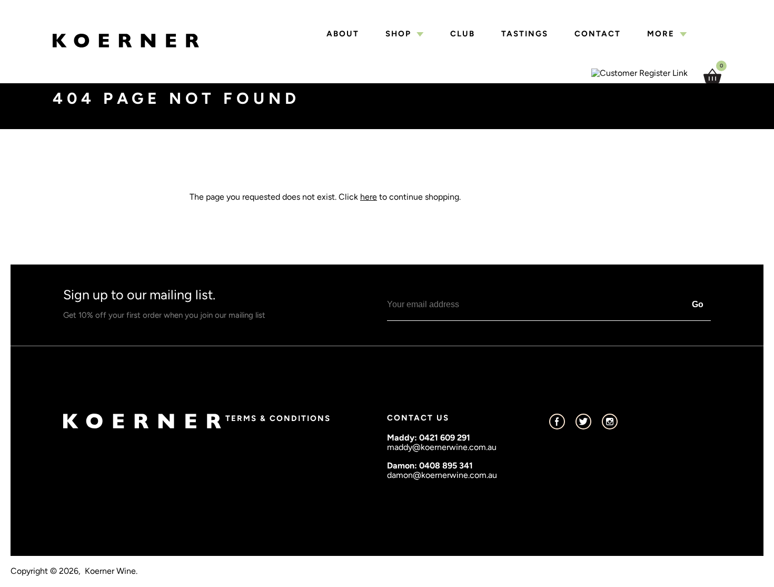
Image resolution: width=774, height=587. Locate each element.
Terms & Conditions (278, 418)
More (660, 34)
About (342, 34)
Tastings (524, 34)
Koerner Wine (110, 571)
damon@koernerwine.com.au (442, 475)
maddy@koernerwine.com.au (442, 447)
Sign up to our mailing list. (164, 303)
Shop (398, 34)
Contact (597, 34)
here (368, 197)
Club (462, 34)
